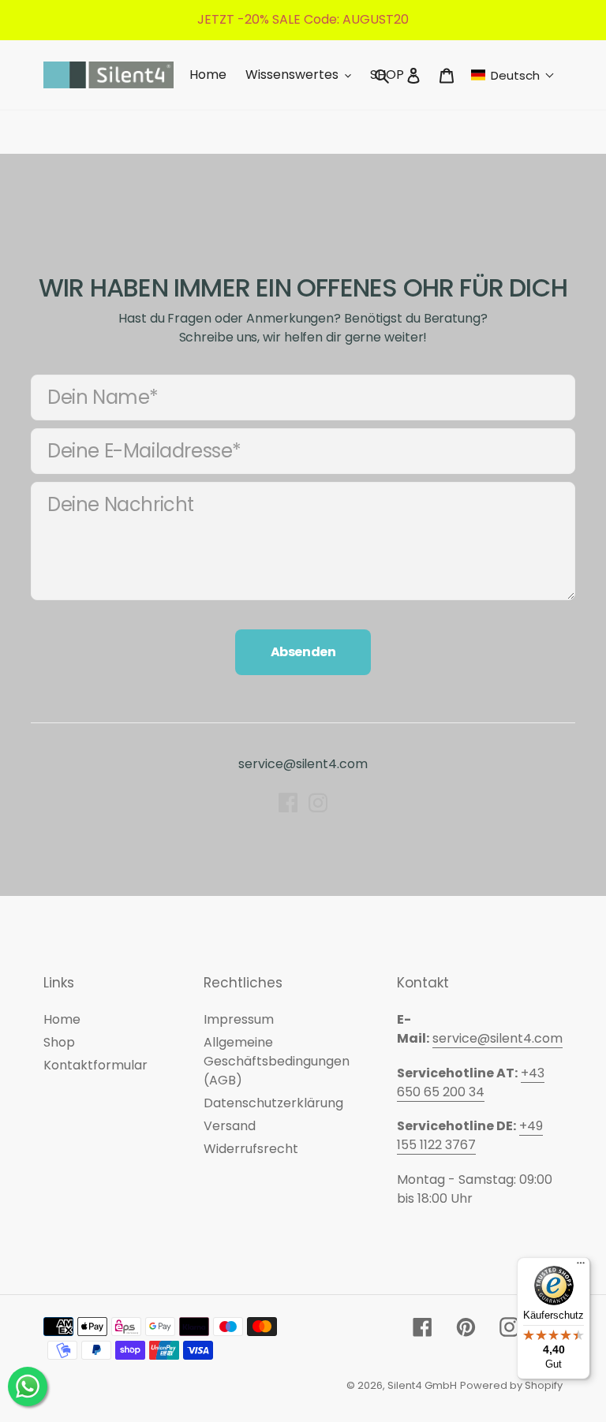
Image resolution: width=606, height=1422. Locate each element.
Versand (230, 1126)
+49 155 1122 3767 (470, 1135)
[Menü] (580, 1266)
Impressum (239, 1019)
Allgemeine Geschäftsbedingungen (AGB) (277, 1061)
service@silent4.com (302, 764)
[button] (513, 75)
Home (61, 1019)
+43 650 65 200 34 (470, 1082)
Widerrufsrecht (251, 1149)
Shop (59, 1042)
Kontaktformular (95, 1065)
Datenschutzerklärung (273, 1103)
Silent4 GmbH (422, 1385)
